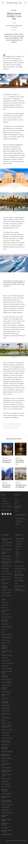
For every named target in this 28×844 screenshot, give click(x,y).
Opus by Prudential (20, 568)
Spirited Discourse (7, 559)
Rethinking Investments (5, 790)
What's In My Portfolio (18, 507)
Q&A (16, 503)
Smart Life (4, 607)
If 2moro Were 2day (7, 549)
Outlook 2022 (5, 666)
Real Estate (19, 521)
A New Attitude (5, 705)
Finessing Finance (6, 565)
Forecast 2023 (5, 698)
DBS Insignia (18, 571)
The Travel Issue (6, 710)
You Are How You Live (6, 546)
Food (3, 632)
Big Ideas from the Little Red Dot (7, 562)
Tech (17, 557)
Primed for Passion (7, 729)
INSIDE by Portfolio (20, 586)
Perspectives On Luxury (6, 611)
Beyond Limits (5, 810)
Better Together (6, 784)
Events (17, 560)
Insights (18, 523)
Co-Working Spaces (7, 626)
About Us (4, 498)
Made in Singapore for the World (7, 726)
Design (17, 552)
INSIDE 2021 (5, 658)
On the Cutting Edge (7, 542)
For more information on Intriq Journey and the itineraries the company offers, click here (12, 426)
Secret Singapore (19, 580)
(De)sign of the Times (6, 695)
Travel (17, 549)
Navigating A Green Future (7, 672)
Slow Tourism (5, 614)
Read (16, 510)
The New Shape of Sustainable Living (7, 801)
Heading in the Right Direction (5, 754)
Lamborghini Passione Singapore (20, 589)
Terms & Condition (7, 506)
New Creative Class (7, 738)
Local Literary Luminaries (5, 620)
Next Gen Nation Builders (6, 797)
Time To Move (5, 624)
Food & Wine (19, 544)
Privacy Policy (5, 503)
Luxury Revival (5, 660)
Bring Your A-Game (7, 655)
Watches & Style (20, 538)
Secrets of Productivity (5, 676)
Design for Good (6, 723)
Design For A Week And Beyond (7, 539)
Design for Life (6, 576)
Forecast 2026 (5, 807)
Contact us (4, 501)
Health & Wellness (7, 682)
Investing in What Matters (6, 820)
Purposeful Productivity (5, 702)
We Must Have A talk (6, 579)
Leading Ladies (6, 708)
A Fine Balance (5, 732)
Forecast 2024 (5, 735)
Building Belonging (7, 834)
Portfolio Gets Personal (5, 824)
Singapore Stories (6, 685)
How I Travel (5, 761)
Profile (16, 501)
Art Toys (4, 629)
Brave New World (6, 679)
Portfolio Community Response (5, 647)
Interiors (18, 546)
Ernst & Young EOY (20, 566)
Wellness (18, 554)
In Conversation (6, 640)
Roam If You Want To (6, 596)
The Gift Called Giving (6, 552)
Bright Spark (5, 781)
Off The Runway (6, 556)
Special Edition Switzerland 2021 (19, 574)
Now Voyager (5, 568)
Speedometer (19, 541)
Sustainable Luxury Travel (7, 651)
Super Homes (5, 605)
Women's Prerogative (5, 586)
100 (16, 498)
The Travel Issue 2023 (6, 714)
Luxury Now (5, 583)
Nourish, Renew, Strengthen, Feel (6, 741)
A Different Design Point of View (7, 771)
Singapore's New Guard (6, 775)
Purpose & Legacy (6, 793)
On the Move (5, 827)
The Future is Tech (7, 573)
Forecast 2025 (5, 744)
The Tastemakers (6, 767)
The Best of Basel (6, 590)
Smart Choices (5, 717)
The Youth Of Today (7, 617)
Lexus (16, 583)
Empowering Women (5, 816)
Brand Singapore (6, 592)
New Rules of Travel (7, 663)
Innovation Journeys (4, 688)
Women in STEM (6, 643)
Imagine (4, 599)
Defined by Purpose (7, 751)
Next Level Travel (6, 786)
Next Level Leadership (5, 748)
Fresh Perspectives (7, 634)
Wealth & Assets (20, 518)
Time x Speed (5, 571)
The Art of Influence (7, 812)
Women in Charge (6, 758)
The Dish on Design (7, 668)
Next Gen (4, 720)
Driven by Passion (6, 691)
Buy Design (5, 602)
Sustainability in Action (6, 764)
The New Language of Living (7, 831)
